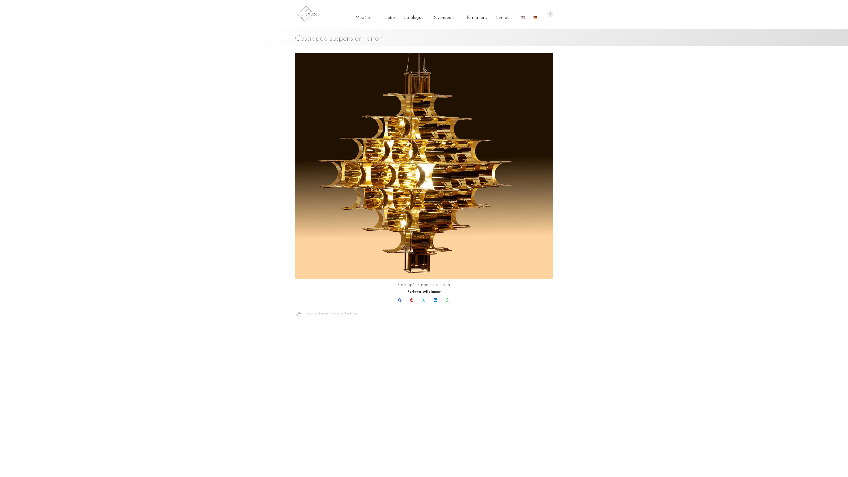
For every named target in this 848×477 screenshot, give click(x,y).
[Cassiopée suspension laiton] (424, 166)
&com (333, 313)
